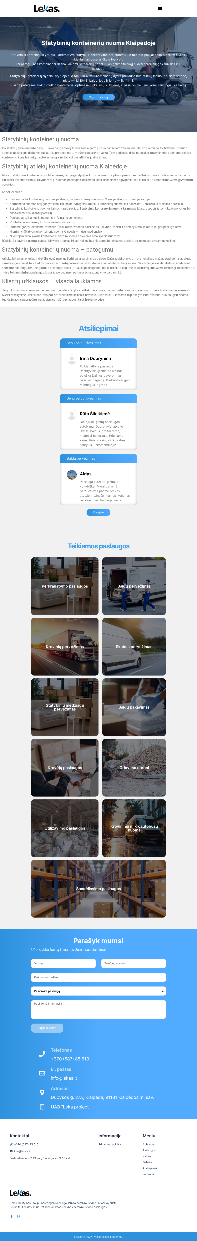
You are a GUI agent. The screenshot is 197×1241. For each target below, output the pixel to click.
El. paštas (61, 1069)
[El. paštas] (42, 1073)
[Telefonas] (42, 1054)
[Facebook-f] (11, 1216)
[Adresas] (42, 1092)
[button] (160, 8)
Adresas (60, 1088)
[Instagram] (19, 1216)
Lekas (78, 1236)
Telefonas (61, 1050)
